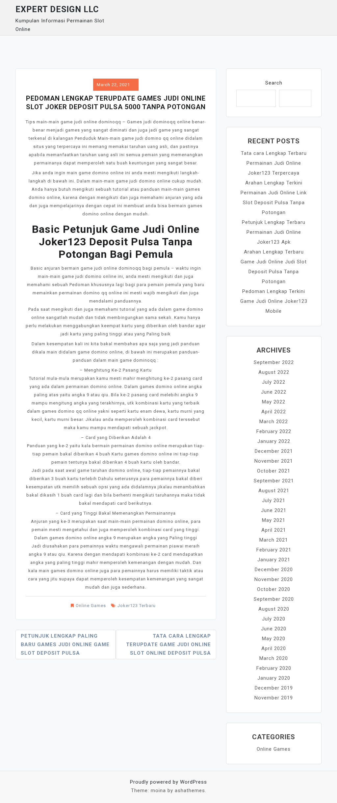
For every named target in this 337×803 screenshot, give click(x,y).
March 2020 (273, 658)
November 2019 (273, 698)
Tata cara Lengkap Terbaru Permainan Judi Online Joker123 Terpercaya (274, 163)
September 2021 (274, 481)
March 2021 (273, 540)
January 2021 (273, 560)
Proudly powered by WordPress (168, 782)
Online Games (91, 605)
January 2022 (273, 441)
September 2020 (274, 599)
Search (273, 83)
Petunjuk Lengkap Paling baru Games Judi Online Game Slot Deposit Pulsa (65, 644)
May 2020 (273, 639)
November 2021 (273, 461)
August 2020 (273, 609)
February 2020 (273, 668)
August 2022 (273, 372)
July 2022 (273, 382)
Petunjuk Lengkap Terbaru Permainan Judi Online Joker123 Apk (273, 232)
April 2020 (273, 648)
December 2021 (274, 451)
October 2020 (273, 589)
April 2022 (273, 412)
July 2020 (273, 619)
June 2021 (273, 510)
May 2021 (273, 520)
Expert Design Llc (57, 9)
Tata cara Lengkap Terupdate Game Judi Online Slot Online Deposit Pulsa (168, 644)
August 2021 (273, 491)
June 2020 (273, 629)
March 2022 (273, 422)
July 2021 (273, 500)
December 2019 (274, 688)
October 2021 (273, 471)
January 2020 (273, 678)
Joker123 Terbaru (136, 605)
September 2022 (274, 362)
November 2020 (273, 579)
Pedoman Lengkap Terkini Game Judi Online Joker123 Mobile (273, 301)
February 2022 (273, 431)
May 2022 (273, 402)
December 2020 (274, 569)
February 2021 (273, 550)
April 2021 (273, 530)
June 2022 (273, 392)
